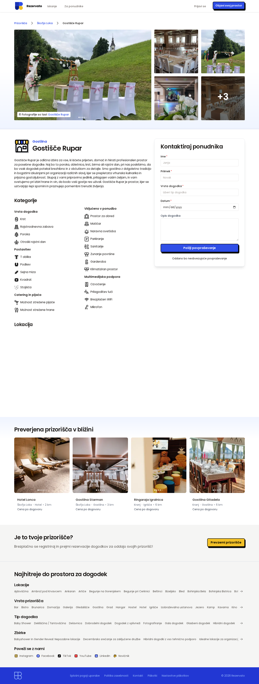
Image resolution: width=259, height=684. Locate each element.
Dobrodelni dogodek (98, 623)
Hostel (132, 607)
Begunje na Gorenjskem (105, 591)
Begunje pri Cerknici (137, 591)
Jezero (199, 607)
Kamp (211, 607)
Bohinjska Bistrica (220, 591)
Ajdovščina (21, 591)
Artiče (82, 591)
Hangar (120, 607)
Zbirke (20, 632)
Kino (234, 607)
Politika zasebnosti (116, 676)
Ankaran (70, 591)
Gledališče (82, 607)
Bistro (25, 607)
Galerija (68, 607)
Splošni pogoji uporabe (85, 676)
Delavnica (75, 623)
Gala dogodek (174, 623)
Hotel (143, 607)
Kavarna (223, 607)
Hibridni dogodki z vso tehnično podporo (170, 639)
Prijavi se (200, 6)
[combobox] (200, 192)
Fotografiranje (152, 623)
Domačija (53, 607)
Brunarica (38, 607)
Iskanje (52, 6)
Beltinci (157, 591)
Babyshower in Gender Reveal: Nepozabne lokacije (47, 639)
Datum (166, 201)
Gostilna (98, 607)
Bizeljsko (170, 591)
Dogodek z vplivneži (127, 623)
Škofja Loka (45, 23)
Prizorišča (20, 23)
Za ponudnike (73, 6)
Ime (164, 156)
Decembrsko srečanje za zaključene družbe (111, 639)
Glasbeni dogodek (198, 623)
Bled (181, 591)
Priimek (166, 171)
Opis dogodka (171, 216)
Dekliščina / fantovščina (50, 623)
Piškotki (152, 676)
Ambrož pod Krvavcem (46, 591)
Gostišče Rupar (58, 114)
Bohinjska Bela (197, 591)
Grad (109, 607)
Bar (16, 607)
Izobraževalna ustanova (176, 607)
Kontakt (138, 676)
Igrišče (153, 607)
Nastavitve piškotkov (175, 676)
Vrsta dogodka (172, 186)
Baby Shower (22, 623)
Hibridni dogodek (224, 623)
